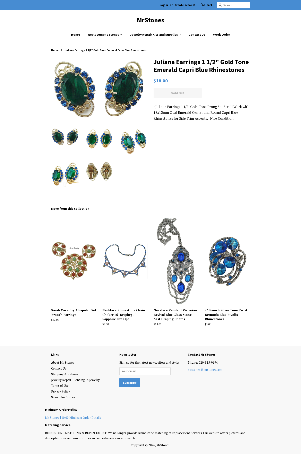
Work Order (221, 34)
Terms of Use (60, 386)
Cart (209, 5)
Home (75, 34)
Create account (185, 5)
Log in (164, 5)
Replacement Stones (104, 34)
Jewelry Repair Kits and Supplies (154, 34)
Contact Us (197, 34)
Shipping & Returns (64, 374)
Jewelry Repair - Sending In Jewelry (75, 380)
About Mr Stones (62, 362)
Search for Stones (63, 397)
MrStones (150, 20)
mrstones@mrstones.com (205, 370)
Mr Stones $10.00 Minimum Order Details (73, 418)
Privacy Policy (60, 391)
